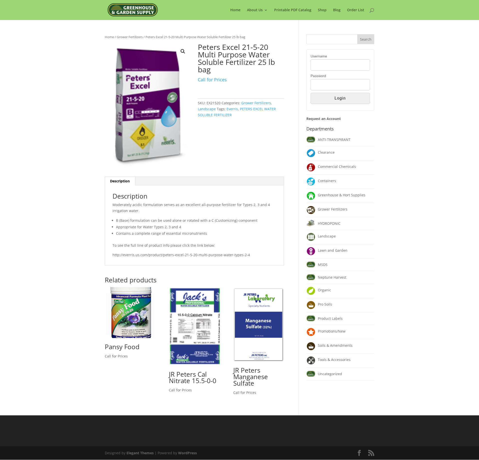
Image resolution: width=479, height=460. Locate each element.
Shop (322, 10)
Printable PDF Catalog (292, 10)
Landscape (207, 109)
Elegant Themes (140, 453)
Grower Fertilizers (130, 37)
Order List (355, 10)
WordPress (187, 453)
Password (318, 76)
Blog (337, 10)
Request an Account (323, 118)
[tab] (120, 181)
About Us (255, 10)
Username (319, 56)
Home (235, 10)
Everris (232, 109)
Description (120, 181)
